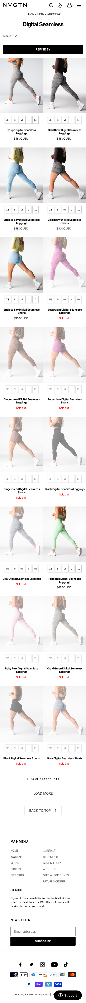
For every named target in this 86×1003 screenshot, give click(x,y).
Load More (43, 793)
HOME (14, 850)
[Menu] (78, 5)
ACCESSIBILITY (52, 862)
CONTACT (49, 850)
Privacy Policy (41, 994)
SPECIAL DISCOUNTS (55, 875)
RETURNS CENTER (54, 881)
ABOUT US (49, 869)
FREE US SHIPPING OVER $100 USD (43, 14)
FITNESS (15, 869)
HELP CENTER (51, 856)
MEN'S (14, 862)
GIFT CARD (17, 875)
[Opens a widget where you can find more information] (68, 995)
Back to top (40, 810)
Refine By (43, 49)
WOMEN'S (16, 856)
